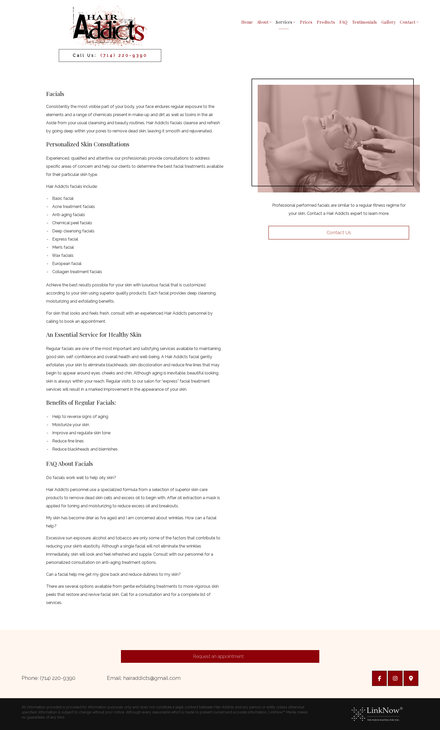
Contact (408, 22)
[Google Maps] (411, 679)
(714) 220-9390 (124, 55)
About (263, 22)
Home (247, 22)
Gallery (388, 22)
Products (326, 22)
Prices (306, 22)
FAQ (343, 22)
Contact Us (339, 232)
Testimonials (364, 22)
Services (284, 22)
